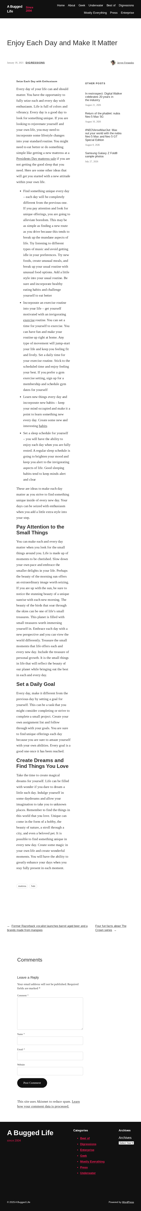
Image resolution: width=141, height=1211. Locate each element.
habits (43, 426)
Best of (85, 1138)
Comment (22, 995)
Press (84, 1167)
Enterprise (87, 1150)
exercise (29, 320)
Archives (125, 1138)
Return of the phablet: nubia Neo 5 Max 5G (102, 115)
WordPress (128, 1202)
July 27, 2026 (91, 161)
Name (21, 1034)
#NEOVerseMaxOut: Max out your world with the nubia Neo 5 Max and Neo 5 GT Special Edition (103, 134)
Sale (33, 886)
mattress (22, 886)
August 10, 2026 (93, 121)
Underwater (88, 1173)
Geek (83, 1155)
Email (21, 1049)
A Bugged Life (30, 1133)
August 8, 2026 (92, 145)
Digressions (35, 62)
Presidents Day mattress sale (36, 158)
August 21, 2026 (93, 105)
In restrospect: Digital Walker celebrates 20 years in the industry (103, 97)
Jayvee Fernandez (125, 62)
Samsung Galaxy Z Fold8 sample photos (101, 155)
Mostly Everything (92, 1161)
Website (21, 1064)
